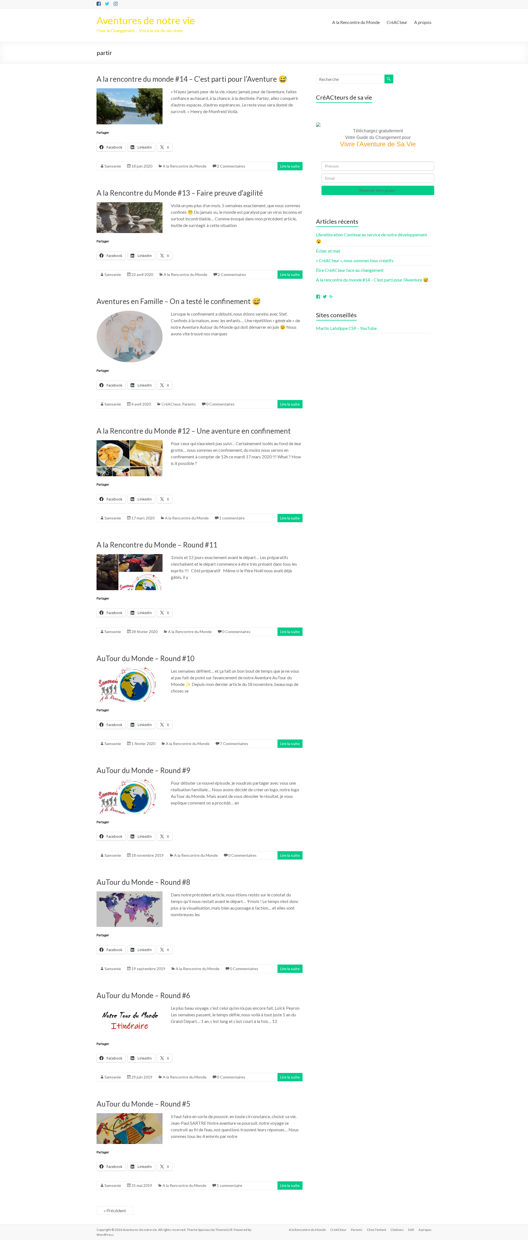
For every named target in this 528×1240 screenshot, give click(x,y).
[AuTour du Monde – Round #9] (130, 782)
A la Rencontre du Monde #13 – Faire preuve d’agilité (180, 192)
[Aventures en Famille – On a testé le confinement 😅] (130, 313)
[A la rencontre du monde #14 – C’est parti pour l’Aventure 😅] (130, 91)
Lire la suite (290, 166)
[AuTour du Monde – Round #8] (130, 894)
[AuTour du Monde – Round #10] (130, 670)
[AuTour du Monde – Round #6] (130, 1007)
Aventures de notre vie (146, 20)
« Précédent (115, 1210)
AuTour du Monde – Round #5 (143, 1103)
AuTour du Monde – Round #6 (143, 995)
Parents (189, 404)
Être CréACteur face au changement (350, 270)
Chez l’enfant (376, 1230)
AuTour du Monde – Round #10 (145, 658)
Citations (397, 1230)
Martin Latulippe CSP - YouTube (346, 328)
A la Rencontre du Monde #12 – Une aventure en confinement (194, 430)
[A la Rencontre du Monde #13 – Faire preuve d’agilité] (130, 204)
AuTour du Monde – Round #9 (143, 770)
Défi (411, 1230)
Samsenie (113, 166)
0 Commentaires (220, 404)
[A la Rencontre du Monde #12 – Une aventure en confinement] (130, 442)
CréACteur (397, 22)
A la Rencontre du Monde (356, 22)
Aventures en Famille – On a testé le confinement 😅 (179, 301)
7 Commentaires (234, 743)
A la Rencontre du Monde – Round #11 (157, 544)
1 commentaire (232, 518)
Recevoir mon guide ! (378, 190)
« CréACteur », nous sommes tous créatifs (355, 260)
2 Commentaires (231, 166)
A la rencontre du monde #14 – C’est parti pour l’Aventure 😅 (192, 79)
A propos (422, 22)
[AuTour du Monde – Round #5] (130, 1115)
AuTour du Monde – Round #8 (143, 882)
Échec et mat (328, 250)
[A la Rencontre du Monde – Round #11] (130, 556)
